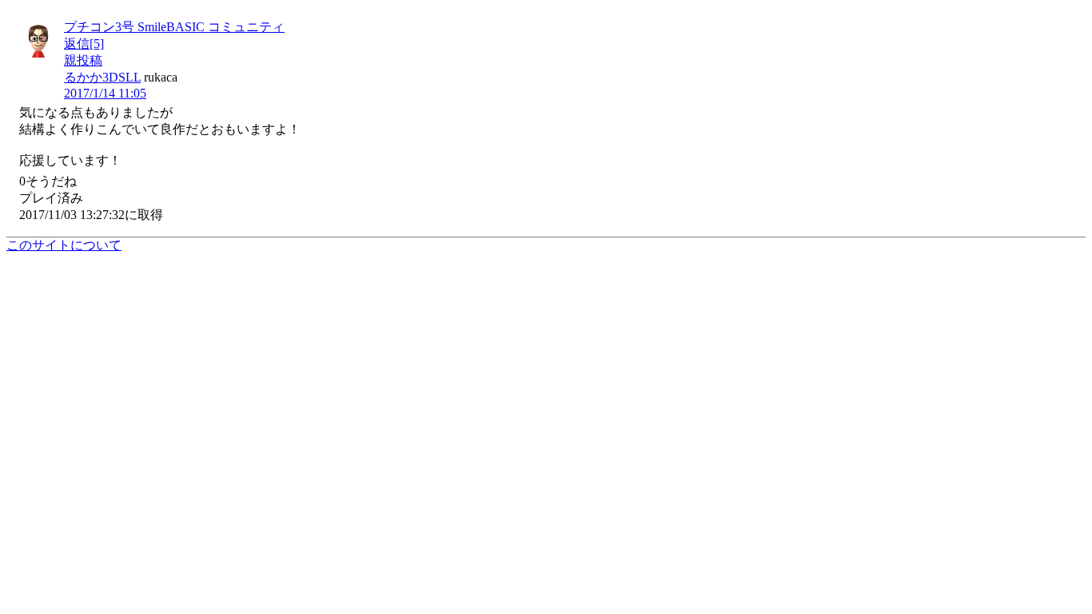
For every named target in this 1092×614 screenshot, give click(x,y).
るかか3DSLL (102, 77)
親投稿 (83, 60)
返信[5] (84, 43)
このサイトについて (64, 245)
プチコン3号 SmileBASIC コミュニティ (174, 27)
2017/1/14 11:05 (105, 93)
